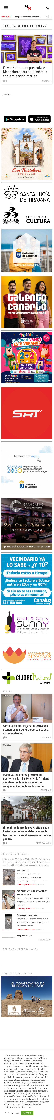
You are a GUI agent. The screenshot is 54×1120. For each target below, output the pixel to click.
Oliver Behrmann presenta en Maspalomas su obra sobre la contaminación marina (25, 71)
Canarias (46, 81)
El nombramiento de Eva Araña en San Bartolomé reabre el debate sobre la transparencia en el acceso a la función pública (27, 833)
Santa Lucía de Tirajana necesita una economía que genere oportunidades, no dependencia (26, 729)
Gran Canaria (43, 843)
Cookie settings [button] (11, 1113)
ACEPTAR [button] (27, 1113)
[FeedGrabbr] (27, 939)
